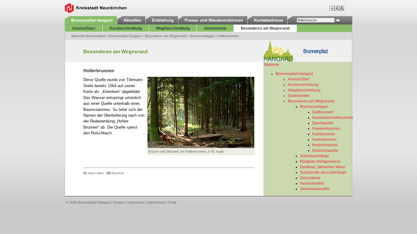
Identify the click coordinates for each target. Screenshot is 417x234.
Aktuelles (132, 20)
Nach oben (96, 173)
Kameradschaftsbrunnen (332, 117)
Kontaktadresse (268, 20)
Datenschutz (156, 202)
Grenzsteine (310, 178)
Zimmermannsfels (315, 189)
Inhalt (172, 202)
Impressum (135, 202)
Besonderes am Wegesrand (265, 28)
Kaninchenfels (312, 183)
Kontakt (118, 202)
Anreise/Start (83, 28)
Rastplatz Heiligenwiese (320, 161)
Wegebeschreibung (173, 28)
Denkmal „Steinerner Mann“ (323, 167)
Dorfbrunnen (322, 112)
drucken (118, 173)
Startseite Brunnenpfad (88, 36)
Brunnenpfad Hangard (92, 20)
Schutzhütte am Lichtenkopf (323, 172)
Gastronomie (215, 28)
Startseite (271, 64)
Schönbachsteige (314, 156)
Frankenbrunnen (326, 128)
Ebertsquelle (322, 123)
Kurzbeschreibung (126, 28)
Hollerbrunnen (228, 36)
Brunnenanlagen (202, 36)
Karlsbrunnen (323, 134)
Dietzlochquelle (325, 150)
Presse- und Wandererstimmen (214, 20)
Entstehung (163, 20)
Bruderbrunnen (325, 145)
